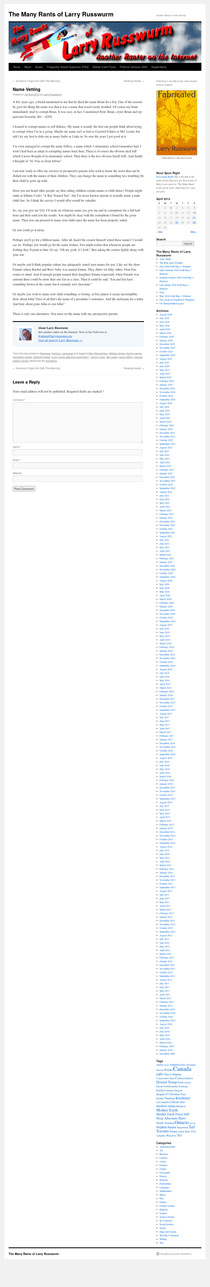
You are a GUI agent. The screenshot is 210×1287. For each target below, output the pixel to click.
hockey (161, 1090)
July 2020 (164, 584)
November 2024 (167, 392)
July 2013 (164, 894)
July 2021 (164, 539)
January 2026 (166, 340)
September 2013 (167, 887)
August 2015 (166, 802)
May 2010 (165, 1035)
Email (17, 460)
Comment (19, 399)
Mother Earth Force (104, 67)
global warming (180, 1086)
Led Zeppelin (162, 1102)
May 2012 (165, 946)
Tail (192, 1127)
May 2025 (165, 369)
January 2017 (166, 739)
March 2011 (165, 998)
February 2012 (167, 957)
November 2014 (167, 835)
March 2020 (165, 599)
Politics (163, 1202)
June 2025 (165, 366)
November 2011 (167, 968)
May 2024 (165, 414)
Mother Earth (167, 1109)
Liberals (174, 1102)
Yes (179, 1135)
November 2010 (167, 1013)
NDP (186, 1114)
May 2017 (165, 724)
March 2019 (165, 643)
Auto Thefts (165, 259)
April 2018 (165, 684)
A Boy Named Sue (97, 353)
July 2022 (164, 495)
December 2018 (167, 654)
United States (184, 1131)
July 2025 (164, 362)
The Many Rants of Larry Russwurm (61, 13)
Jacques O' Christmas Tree (171, 1094)
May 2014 (165, 857)
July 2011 (164, 983)
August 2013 (166, 891)
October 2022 (166, 484)
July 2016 (164, 761)
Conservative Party (165, 1078)
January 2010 (166, 1049)
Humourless (165, 1183)
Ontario (182, 1122)
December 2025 (167, 344)
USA (193, 1131)
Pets (162, 1198)
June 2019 (165, 632)
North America (165, 1123)
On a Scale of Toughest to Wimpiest (177, 299)
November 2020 (167, 569)
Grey (162, 292)
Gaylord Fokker (41, 357)
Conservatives (184, 1078)
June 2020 (165, 587)
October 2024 (166, 395)
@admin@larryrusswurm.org (55, 336)
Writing (163, 1239)
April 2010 (165, 1038)
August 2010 (166, 1024)
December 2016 (167, 743)
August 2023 (166, 447)
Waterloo (171, 1135)
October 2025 (166, 351)
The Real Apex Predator (171, 262)
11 (176, 212)
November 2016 (167, 746)
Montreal (180, 1106)
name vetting (126, 357)
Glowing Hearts (134, 81)
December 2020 (167, 565)
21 (194, 217)
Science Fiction (167, 1216)
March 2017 (165, 732)
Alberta (159, 1064)
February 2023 (167, 469)
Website (17, 473)
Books (39, 67)
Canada (182, 1068)
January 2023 (166, 473)
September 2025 (167, 355)
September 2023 (167, 443)
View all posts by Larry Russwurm (60, 340)
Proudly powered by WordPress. (176, 1253)
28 (194, 222)
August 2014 (166, 846)
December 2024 (167, 388)
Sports (163, 1228)
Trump (173, 1131)
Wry (162, 1242)
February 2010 (167, 1046)
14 (194, 212)
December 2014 (167, 831)
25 (176, 222)
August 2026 (166, 314)
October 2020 (166, 573)
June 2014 (165, 854)
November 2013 (167, 879)
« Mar (159, 231)
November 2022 (167, 480)
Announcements (167, 1146)
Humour (56, 353)
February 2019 (167, 647)
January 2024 (166, 429)
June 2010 (165, 1031)
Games (163, 1168)
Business (45, 353)
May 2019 (165, 636)
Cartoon (163, 1157)
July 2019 (164, 628)
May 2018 (165, 680)
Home (16, 67)
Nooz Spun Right (164, 176)
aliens (166, 1064)
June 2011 (165, 987)
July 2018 (164, 673)
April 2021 (165, 551)
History (163, 1176)
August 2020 (166, 580)
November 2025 (167, 347)
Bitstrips (160, 1070)
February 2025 (167, 381)
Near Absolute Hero (171, 1118)
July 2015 (164, 806)
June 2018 (165, 676)
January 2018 (166, 695)
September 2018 (167, 665)
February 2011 (167, 1001)
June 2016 (165, 765)
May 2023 (165, 458)
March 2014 (165, 865)
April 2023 (165, 462)
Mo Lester (111, 357)
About (27, 67)
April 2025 (165, 373)
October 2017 (166, 706)
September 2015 (167, 798)
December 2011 (167, 964)
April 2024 (165, 417)
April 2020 (165, 595)
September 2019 (167, 621)
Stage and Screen (168, 1231)
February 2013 (167, 913)
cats (159, 1074)
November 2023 (167, 436)
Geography (165, 1172)
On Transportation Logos (172, 303)
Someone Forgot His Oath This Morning (36, 81)
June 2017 (165, 721)
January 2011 (166, 1005)
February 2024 (167, 425)
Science (163, 1213)
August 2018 (166, 669)
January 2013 (166, 916)
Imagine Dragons (174, 1090)
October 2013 (166, 883)
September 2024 (167, 399)
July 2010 (164, 1027)
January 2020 (166, 606)
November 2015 (167, 791)
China (166, 1074)
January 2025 (166, 384)
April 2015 (165, 817)
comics (163, 1161)
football (167, 1086)
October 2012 (166, 928)
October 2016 (166, 750)
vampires (161, 1135)
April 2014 (165, 861)
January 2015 (166, 828)
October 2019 (166, 617)
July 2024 (164, 406)
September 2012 (167, 931)
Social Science (166, 1224)
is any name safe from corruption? (70, 357)
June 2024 (165, 410)
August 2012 (166, 935)
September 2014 (167, 843)
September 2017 (167, 709)
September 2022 (167, 488)
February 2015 (167, 824)
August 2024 (166, 403)
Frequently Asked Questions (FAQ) (68, 67)
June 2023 (165, 454)
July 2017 (164, 717)
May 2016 (165, 769)
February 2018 (167, 691)
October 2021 (166, 528)
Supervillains (159, 67)
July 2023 (164, 451)
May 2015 (165, 813)
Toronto (162, 1131)
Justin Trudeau (165, 1098)
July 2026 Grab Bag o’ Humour (175, 266)
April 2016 (165, 772)
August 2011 (166, 979)
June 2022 (165, 499)
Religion (164, 1209)
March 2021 (165, 554)
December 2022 (167, 477)
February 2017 (167, 735)
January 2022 (166, 517)
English (187, 1082)
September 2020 (167, 576)
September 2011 (167, 976)
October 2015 (166, 794)
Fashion (163, 1165)
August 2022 (166, 491)
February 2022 (167, 514)
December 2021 (167, 521)
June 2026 (165, 321)
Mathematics (166, 1191)
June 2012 (165, 942)
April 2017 (165, 728)
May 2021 (165, 547)
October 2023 (166, 440)
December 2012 (167, 920)
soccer (192, 1123)
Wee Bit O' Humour (169, 1235)
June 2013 (165, 898)
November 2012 (167, 924)
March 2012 (165, 953)
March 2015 (165, 820)
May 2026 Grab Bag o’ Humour (175, 296)
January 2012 (166, 961)
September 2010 (167, 1020)
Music (163, 1194)
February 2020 (167, 602)
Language (67, 353)
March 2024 (165, 421)
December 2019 (167, 610)
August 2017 (166, 713)
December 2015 (167, 787)
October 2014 (166, 839)
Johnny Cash (97, 357)
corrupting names (22, 357)
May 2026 (165, 325)
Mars (182, 1102)
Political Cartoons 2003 (133, 67)
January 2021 (166, 562)
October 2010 (166, 1016)
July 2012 (164, 939)
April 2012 (165, 950)
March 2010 (165, 1042)
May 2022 (165, 502)
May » (194, 231)
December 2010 (167, 1009)
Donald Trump (166, 1082)
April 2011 (165, 994)
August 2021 (166, 536)
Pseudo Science (167, 1205)
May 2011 (165, 990)
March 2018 (165, 687)
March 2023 (165, 466)
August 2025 (166, 358)
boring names (134, 353)
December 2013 (167, 876)
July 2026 (164, 318)
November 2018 (167, 658)
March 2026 (165, 332)
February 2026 (167, 336)
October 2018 (166, 661)
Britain (168, 1070)
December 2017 (167, 698)
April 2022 (165, 506)
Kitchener (183, 1097)
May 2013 (165, 902)
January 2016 (166, 783)
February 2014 (167, 868)
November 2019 (167, 613)
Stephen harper (166, 1127)
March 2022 (165, 510)
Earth (181, 1082)
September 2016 (167, 754)
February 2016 (167, 780)
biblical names (117, 353)
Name (17, 446)
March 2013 (165, 909)
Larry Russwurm (52, 94)
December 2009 (167, 1053)
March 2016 (165, 776)
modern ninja (166, 1105)
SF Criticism (166, 1220)
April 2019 (165, 639)
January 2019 (166, 650)
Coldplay (176, 1074)
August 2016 (166, 758)
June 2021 (165, 543)
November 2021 (167, 525)
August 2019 (166, 624)
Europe (159, 1086)
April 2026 (165, 329)
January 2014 (166, 872)
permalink (51, 360)
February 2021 (167, 558)
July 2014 (164, 850)
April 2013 (165, 905)
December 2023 (167, 432)
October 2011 (166, 972)
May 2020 (165, 591)
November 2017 (167, 702)
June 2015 (165, 809)
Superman (182, 1127)
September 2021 (167, 532)
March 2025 (165, 377)
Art (161, 1150)
